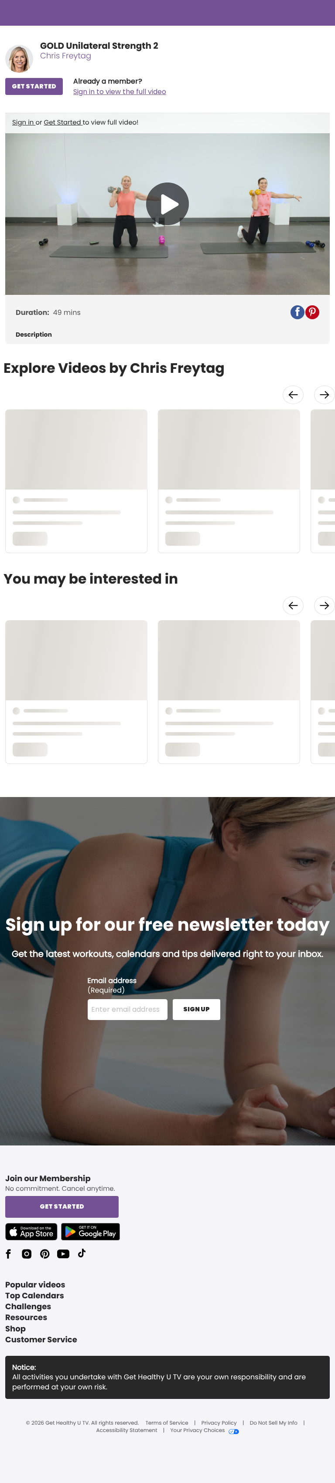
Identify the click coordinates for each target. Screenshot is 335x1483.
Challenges (28, 1306)
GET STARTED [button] (34, 86)
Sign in (23, 122)
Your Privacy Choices (197, 1430)
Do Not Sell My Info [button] (273, 1423)
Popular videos (35, 1285)
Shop (15, 1329)
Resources (26, 1317)
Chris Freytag (65, 56)
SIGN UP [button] (196, 1009)
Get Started (63, 122)
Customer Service (41, 1339)
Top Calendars (34, 1295)
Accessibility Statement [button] (126, 1430)
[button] (119, 86)
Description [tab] (34, 335)
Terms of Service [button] (166, 1423)
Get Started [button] (62, 1206)
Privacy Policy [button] (219, 1423)
